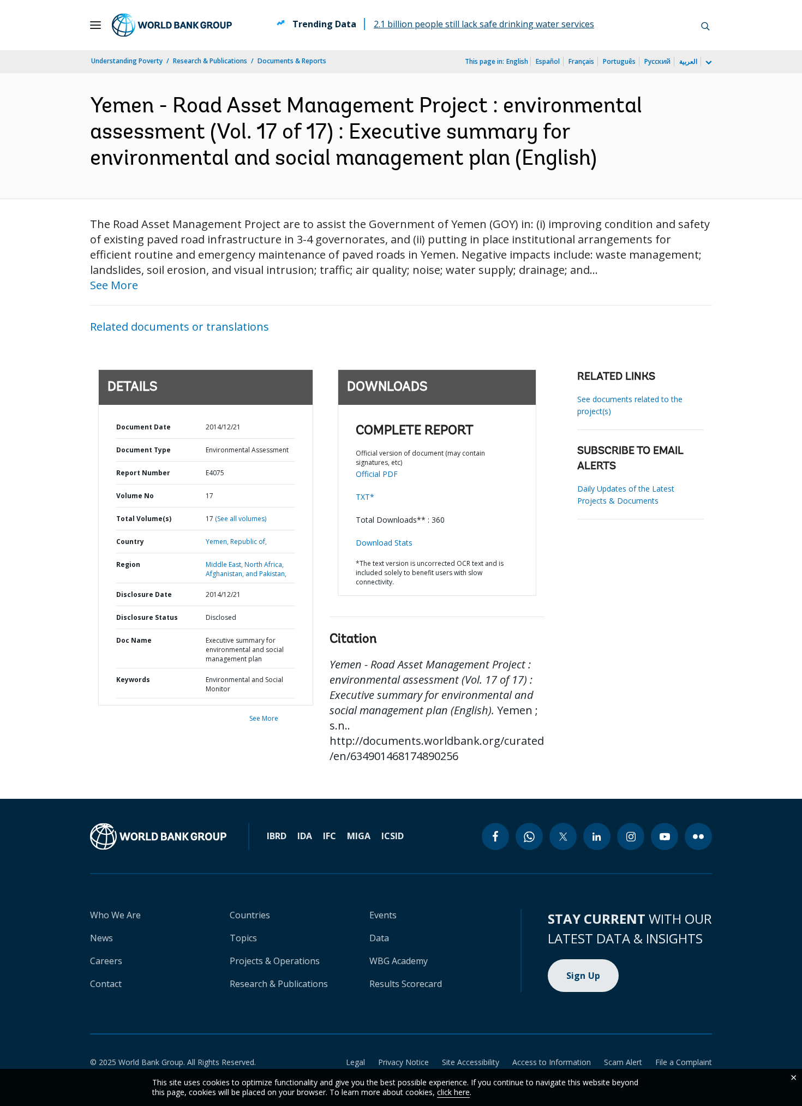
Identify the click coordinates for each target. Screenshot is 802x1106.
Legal (355, 1062)
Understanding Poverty (127, 60)
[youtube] (664, 836)
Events (383, 915)
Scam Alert (623, 1062)
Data (379, 938)
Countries (250, 915)
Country (130, 541)
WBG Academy (398, 961)
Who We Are (115, 915)
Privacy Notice (403, 1062)
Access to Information (551, 1062)
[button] (705, 25)
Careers (106, 961)
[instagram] (630, 836)
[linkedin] (597, 836)
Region (128, 564)
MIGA (358, 836)
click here (453, 1092)
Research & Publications (210, 60)
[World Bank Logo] (172, 25)
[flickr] (698, 836)
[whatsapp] (529, 836)
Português (619, 61)
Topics (243, 938)
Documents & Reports (292, 60)
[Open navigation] (95, 25)
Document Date (143, 427)
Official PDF (377, 474)
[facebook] (495, 836)
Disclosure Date (144, 594)
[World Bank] (158, 836)
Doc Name (134, 640)
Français (581, 61)
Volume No (135, 495)
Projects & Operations (275, 961)
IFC (329, 836)
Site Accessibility (470, 1062)
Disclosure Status (147, 617)
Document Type (143, 450)
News (101, 938)
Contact (106, 984)
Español (548, 61)
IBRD (276, 836)
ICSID (392, 836)
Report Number (143, 472)
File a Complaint (683, 1062)
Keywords (133, 679)
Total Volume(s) (143, 518)
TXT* (365, 497)
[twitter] (563, 836)
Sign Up (583, 976)
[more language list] (707, 63)
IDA (304, 836)
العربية (688, 61)
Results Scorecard (405, 984)
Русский (657, 61)
